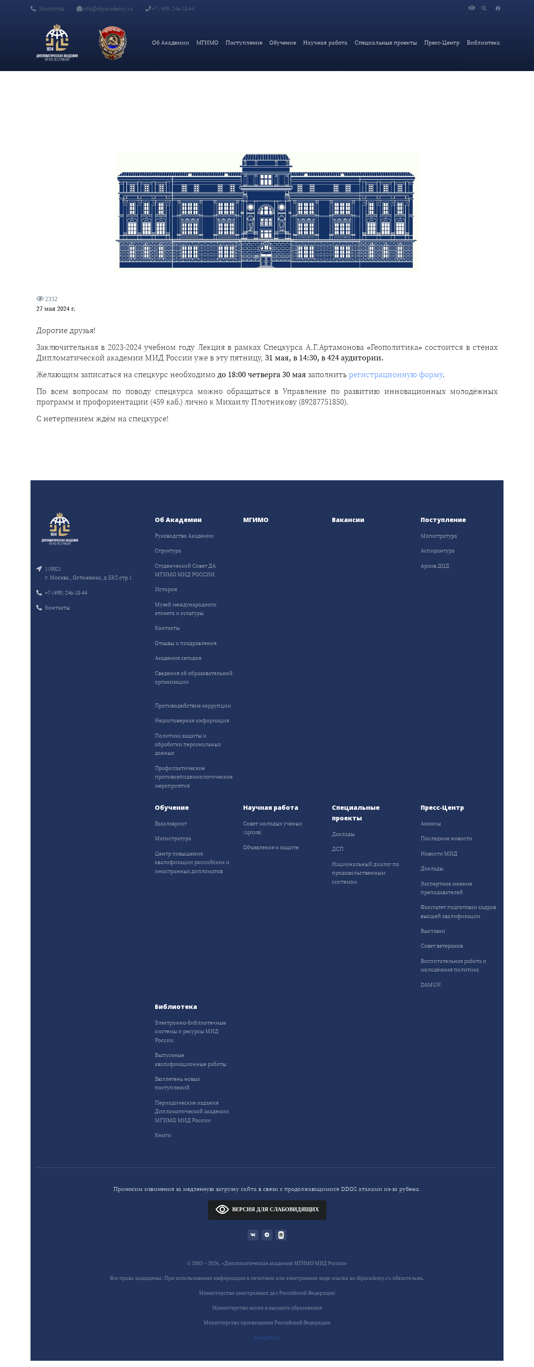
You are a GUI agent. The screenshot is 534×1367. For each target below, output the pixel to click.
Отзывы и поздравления (186, 643)
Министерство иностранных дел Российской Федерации (267, 1293)
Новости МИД (439, 853)
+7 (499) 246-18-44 (172, 8)
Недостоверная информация (192, 720)
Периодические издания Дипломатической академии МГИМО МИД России (192, 1111)
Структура (168, 550)
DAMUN (431, 985)
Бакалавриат (171, 823)
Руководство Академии (184, 536)
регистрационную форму (396, 374)
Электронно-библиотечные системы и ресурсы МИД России (190, 1031)
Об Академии (170, 42)
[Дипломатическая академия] (57, 42)
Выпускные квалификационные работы (190, 1059)
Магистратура (439, 536)
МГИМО (207, 42)
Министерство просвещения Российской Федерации (267, 1322)
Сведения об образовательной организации (194, 677)
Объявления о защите (271, 847)
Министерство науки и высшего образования (267, 1308)
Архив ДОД (435, 566)
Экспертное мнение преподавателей (446, 888)
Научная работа (325, 42)
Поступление (244, 42)
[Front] (59, 527)
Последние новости (446, 838)
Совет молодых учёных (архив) (272, 828)
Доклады (343, 834)
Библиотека (483, 42)
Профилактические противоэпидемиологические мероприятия (194, 777)
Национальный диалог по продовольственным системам (365, 873)
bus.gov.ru (267, 1337)
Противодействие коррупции (193, 705)
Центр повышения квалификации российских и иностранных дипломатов (192, 862)
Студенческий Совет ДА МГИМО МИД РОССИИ (185, 570)
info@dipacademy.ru (107, 8)
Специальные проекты (386, 42)
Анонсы (431, 823)
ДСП (338, 849)
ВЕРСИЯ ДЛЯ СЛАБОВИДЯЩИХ (275, 1209)
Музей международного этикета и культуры (186, 609)
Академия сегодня (178, 658)
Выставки (433, 931)
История (166, 589)
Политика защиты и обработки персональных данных (188, 744)
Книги (163, 1135)
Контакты (51, 8)
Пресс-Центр (442, 42)
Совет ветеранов (442, 946)
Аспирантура (438, 550)
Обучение (282, 42)
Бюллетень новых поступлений (177, 1083)
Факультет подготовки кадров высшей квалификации (458, 911)
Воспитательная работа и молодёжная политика (453, 965)
